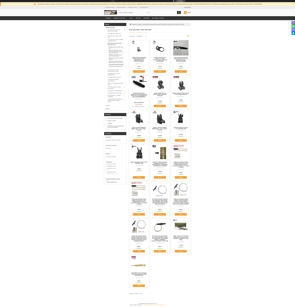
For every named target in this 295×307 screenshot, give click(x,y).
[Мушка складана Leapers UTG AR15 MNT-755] (139, 152)
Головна (108, 18)
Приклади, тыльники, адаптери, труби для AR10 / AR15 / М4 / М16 (116, 62)
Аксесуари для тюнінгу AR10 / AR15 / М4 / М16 (154, 24)
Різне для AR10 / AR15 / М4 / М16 (116, 64)
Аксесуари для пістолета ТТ (114, 77)
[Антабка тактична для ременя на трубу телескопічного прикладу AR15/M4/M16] (160, 47)
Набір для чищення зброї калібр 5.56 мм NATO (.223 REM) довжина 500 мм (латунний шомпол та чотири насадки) (181, 164)
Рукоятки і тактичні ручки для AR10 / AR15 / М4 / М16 (115, 55)
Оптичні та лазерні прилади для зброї (115, 84)
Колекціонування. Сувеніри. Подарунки (114, 96)
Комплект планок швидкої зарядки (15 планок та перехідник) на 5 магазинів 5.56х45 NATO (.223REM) (159, 163)
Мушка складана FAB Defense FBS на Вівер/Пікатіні (181, 94)
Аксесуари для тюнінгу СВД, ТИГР (114, 36)
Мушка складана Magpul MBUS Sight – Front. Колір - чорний (160, 129)
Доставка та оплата (158, 18)
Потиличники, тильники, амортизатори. (113, 80)
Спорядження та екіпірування (115, 90)
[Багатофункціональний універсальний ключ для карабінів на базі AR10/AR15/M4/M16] (181, 47)
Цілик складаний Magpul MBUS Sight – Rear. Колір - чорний (139, 129)
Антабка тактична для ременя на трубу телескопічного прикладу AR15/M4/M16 (160, 59)
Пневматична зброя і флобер (115, 93)
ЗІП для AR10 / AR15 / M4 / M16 (115, 66)
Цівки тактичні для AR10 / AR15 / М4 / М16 (116, 59)
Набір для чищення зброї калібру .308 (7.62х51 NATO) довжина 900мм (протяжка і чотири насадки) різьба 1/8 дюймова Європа (139, 238)
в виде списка (190, 36)
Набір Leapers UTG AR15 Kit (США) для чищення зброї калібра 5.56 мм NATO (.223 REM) (181, 237)
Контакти (146, 18)
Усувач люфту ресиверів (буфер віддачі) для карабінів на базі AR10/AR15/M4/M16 (139, 59)
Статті (131, 18)
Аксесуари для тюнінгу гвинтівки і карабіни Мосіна (115, 40)
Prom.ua (155, 303)
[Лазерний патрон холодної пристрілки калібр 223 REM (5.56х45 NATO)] (139, 263)
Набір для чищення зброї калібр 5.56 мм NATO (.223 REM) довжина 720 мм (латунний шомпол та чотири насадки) (139, 201)
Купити (139, 71)
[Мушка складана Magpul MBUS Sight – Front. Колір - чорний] (160, 118)
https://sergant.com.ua (112, 182)
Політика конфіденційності (160, 304)
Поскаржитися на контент (147, 304)
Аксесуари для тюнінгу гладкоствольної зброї (113, 70)
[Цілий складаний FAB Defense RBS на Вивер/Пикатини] (160, 83)
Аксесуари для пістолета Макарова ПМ (114, 74)
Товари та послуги (119, 18)
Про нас (138, 18)
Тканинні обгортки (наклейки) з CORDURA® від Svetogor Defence (115, 100)
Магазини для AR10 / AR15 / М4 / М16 (116, 48)
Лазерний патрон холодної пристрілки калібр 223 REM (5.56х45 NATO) (139, 274)
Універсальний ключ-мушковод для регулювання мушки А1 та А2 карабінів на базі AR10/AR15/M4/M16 (139, 95)
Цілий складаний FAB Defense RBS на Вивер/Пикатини (159, 94)
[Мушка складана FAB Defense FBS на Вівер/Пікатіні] (181, 83)
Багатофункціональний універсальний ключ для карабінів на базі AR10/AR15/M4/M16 (181, 59)
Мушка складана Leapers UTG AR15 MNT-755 (139, 162)
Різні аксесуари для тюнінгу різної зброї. (114, 87)
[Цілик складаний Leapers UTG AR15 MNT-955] (181, 118)
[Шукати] (179, 12)
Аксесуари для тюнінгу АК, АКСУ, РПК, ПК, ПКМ (114, 30)
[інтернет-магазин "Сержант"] (110, 14)
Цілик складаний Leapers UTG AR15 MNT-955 (181, 128)
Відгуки (107, 108)
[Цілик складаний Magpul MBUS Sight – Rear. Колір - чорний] (139, 118)
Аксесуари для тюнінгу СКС (114, 33)
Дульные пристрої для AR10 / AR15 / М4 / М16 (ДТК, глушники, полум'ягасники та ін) (116, 51)
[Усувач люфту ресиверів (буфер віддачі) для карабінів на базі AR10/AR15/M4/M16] (139, 47)
